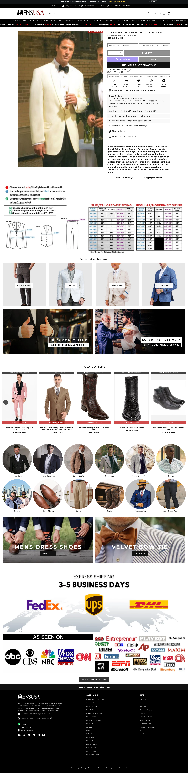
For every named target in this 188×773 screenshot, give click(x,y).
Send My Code (94, 405)
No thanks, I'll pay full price (94, 411)
